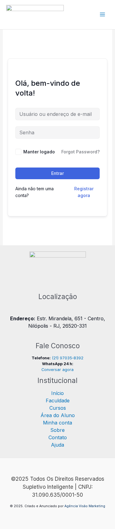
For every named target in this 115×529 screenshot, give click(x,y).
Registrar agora (84, 192)
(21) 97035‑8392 (67, 358)
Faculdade (58, 400)
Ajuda (57, 445)
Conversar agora (57, 369)
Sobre (57, 430)
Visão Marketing (92, 506)
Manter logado (39, 151)
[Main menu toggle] (102, 14)
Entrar (57, 173)
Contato (57, 437)
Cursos (57, 408)
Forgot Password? (80, 151)
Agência (71, 506)
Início (57, 393)
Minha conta (57, 423)
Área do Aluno (57, 415)
